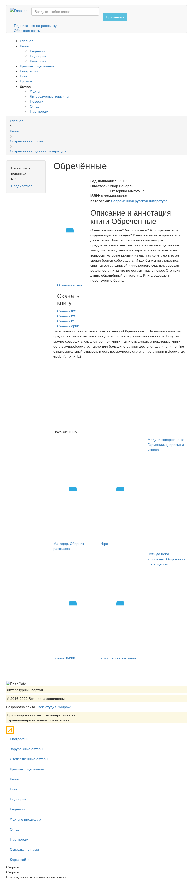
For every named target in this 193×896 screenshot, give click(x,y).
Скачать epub (68, 325)
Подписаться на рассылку (35, 25)
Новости (36, 101)
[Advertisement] (120, 394)
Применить (115, 16)
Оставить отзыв (69, 284)
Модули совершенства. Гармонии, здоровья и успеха (167, 444)
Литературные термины (49, 96)
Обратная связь (27, 30)
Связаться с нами (24, 849)
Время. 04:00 (64, 657)
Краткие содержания (37, 65)
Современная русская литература (139, 200)
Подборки (38, 55)
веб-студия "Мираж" (54, 706)
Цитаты (26, 80)
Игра (104, 543)
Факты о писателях (25, 819)
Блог (23, 75)
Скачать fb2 (66, 310)
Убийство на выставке (118, 657)
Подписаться (21, 185)
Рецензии (37, 50)
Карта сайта (20, 859)
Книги (24, 45)
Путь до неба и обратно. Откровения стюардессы (167, 558)
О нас (34, 106)
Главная (26, 40)
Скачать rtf (65, 320)
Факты (35, 91)
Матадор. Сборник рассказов (68, 546)
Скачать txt (66, 315)
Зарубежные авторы (26, 748)
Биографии (29, 70)
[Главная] (20, 10)
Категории (38, 60)
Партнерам (39, 111)
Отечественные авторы (29, 758)
